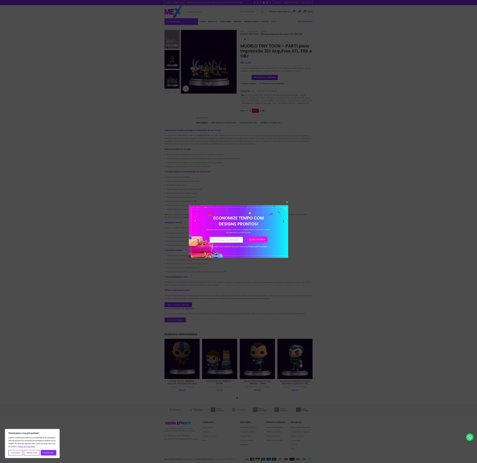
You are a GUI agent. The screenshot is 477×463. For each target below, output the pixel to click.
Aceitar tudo (48, 453)
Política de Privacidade (257, 246)
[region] (32, 443)
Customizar (15, 453)
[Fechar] (287, 202)
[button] (470, 437)
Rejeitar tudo (32, 453)
